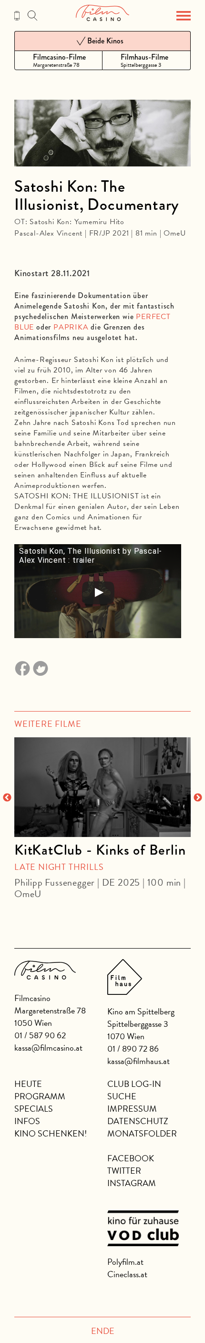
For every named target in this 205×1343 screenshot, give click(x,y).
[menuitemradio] (58, 60)
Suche (121, 1096)
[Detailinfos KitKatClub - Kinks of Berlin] (102, 787)
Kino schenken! (50, 1133)
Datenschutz (137, 1121)
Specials (33, 1108)
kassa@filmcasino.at (48, 1047)
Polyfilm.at (125, 1261)
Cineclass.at (127, 1274)
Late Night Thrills (58, 866)
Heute (28, 1083)
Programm (39, 1096)
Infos (27, 1121)
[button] (183, 16)
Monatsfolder (142, 1133)
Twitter (124, 1170)
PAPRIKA (71, 327)
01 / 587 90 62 (40, 1035)
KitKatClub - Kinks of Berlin (99, 849)
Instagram (131, 1183)
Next (198, 798)
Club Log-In (134, 1083)
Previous (7, 798)
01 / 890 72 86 (133, 1048)
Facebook (130, 1158)
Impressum (132, 1108)
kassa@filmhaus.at (138, 1060)
